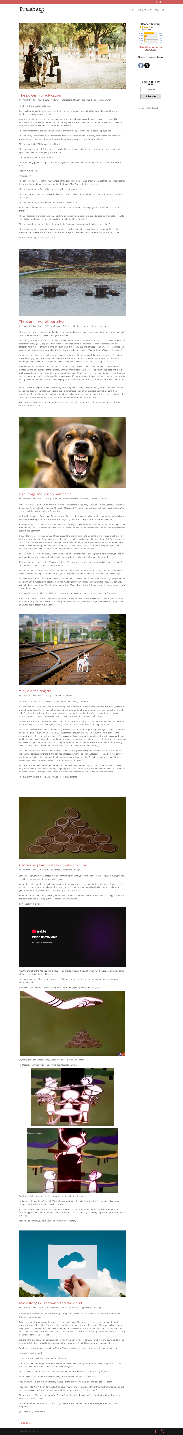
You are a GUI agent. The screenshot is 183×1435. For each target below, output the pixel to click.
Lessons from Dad (70, 498)
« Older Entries (26, 1423)
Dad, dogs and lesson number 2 (45, 494)
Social (93, 100)
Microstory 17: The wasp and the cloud (50, 1303)
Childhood (56, 100)
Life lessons (67, 100)
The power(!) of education (40, 95)
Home (131, 10)
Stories (101, 100)
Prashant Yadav (29, 100)
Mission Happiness (81, 100)
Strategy (108, 100)
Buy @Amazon (144, 10)
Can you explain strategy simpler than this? (54, 865)
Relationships (96, 1307)
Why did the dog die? (36, 690)
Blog (156, 10)
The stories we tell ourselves (42, 321)
